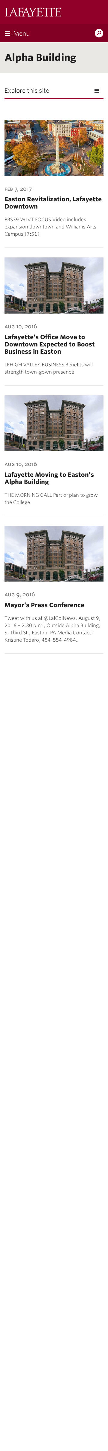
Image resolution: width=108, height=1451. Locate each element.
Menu (21, 33)
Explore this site (26, 90)
